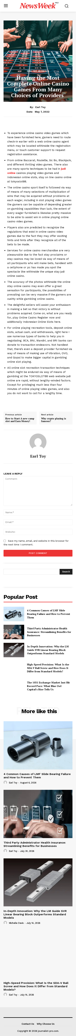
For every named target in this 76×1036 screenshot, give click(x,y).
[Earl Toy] (38, 442)
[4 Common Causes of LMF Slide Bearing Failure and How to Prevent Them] (14, 614)
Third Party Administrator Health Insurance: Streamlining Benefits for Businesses (49, 632)
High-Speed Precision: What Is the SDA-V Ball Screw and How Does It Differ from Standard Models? (48, 668)
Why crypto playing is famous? (53, 420)
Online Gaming (38, 71)
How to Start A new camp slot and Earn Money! (19, 420)
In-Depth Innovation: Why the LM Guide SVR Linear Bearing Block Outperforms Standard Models (48, 650)
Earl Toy (40, 107)
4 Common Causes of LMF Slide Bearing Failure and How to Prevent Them (48, 614)
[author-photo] (6, 783)
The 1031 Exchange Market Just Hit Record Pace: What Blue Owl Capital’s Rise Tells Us (48, 686)
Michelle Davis (16, 923)
